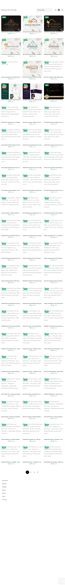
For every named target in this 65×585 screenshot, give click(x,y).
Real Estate (5, 480)
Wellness (4, 483)
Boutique (4, 487)
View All (4, 499)
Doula (3, 496)
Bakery (4, 493)
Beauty (4, 490)
